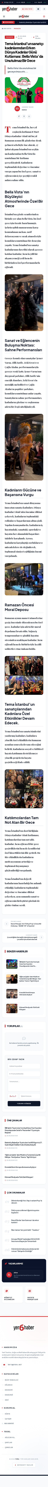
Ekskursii (9, 1395)
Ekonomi (8, 1390)
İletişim (8, 1419)
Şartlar (8, 1442)
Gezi (7, 1400)
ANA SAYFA (7, 28)
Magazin (17, 28)
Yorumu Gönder (24, 1103)
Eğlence (8, 1385)
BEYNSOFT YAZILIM (25, 1465)
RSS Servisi (9, 1423)
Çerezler (9, 1447)
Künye (7, 1414)
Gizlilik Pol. (10, 1437)
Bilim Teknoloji (11, 1380)
